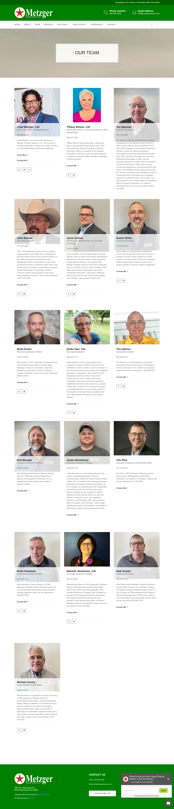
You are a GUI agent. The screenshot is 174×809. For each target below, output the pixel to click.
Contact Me (22, 160)
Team (37, 24)
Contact (111, 24)
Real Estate (79, 24)
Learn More (22, 155)
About (27, 24)
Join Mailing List (102, 793)
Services (48, 24)
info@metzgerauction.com (149, 13)
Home (17, 24)
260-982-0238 (115, 13)
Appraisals (97, 24)
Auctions (62, 24)
